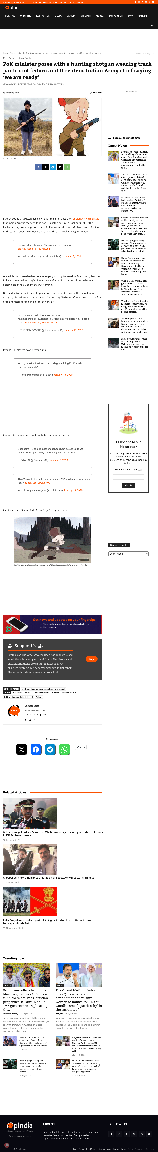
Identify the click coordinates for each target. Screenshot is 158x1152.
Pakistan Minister (69, 692)
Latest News (117, 145)
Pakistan (55, 692)
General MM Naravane (22, 692)
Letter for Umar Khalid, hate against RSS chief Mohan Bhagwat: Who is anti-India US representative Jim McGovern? (33, 1042)
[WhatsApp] (149, 2)
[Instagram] (139, 2)
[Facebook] (135, 2)
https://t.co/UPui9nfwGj (38, 482)
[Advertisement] (59, 1090)
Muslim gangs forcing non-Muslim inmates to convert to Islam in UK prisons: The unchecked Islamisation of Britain (32, 1066)
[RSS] (142, 2)
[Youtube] (153, 2)
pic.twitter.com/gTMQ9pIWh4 (34, 248)
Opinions (7, 985)
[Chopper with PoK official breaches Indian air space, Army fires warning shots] (54, 859)
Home (5, 53)
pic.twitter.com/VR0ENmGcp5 (40, 322)
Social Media (15, 53)
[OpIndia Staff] (13, 712)
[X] (146, 2)
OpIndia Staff (95, 92)
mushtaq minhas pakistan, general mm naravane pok (43, 689)
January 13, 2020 (71, 256)
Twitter (39, 697)
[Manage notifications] (6, 1145)
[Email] (60, 167)
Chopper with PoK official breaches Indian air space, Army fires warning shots (48, 877)
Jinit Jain (59, 1014)
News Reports (9, 58)
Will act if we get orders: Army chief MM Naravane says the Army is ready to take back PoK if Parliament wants (53, 833)
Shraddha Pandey (10, 1014)
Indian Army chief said (86, 218)
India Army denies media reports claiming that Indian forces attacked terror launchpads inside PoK (47, 921)
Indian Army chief (42, 692)
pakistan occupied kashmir (15, 697)
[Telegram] (53, 167)
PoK (31, 697)
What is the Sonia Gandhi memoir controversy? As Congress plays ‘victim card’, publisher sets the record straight (134, 306)
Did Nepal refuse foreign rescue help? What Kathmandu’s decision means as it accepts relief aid (134, 344)
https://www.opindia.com (35, 710)
